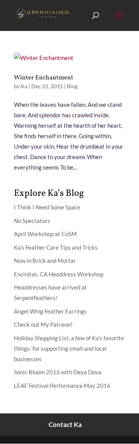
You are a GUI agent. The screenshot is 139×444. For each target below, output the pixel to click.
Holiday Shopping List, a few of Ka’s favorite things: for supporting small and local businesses (69, 348)
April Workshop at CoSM (45, 233)
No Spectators (32, 220)
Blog (72, 86)
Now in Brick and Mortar (45, 260)
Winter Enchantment (43, 78)
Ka (24, 86)
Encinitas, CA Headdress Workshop (58, 274)
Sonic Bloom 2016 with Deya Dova (58, 372)
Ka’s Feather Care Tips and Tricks (56, 247)
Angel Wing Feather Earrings (50, 311)
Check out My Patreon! (43, 324)
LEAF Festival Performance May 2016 (62, 385)
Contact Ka (65, 424)
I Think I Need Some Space (47, 207)
